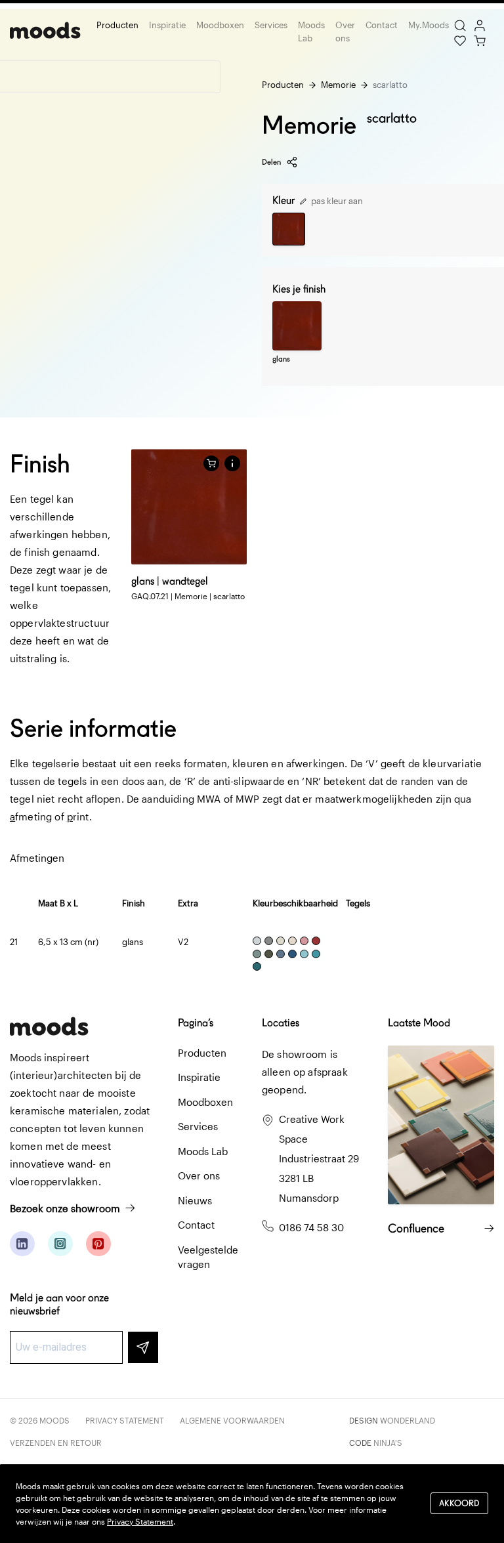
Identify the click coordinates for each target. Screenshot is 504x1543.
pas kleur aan (336, 201)
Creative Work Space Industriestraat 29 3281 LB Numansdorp (319, 1158)
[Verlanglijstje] (460, 39)
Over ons (345, 31)
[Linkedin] (22, 1243)
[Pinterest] (98, 1243)
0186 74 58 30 (311, 1227)
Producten (117, 25)
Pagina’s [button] (195, 1023)
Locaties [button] (280, 1023)
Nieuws (195, 1200)
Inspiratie (167, 25)
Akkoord (459, 1503)
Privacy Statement (124, 1420)
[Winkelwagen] (480, 39)
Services (271, 25)
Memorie (338, 84)
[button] (232, 463)
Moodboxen (220, 25)
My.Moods (428, 25)
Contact (382, 25)
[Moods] (45, 32)
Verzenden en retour (56, 1442)
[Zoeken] (460, 24)
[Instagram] (60, 1243)
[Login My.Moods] (480, 24)
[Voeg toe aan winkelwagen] (211, 463)
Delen (271, 162)
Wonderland (407, 1420)
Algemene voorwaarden (232, 1420)
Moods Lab (311, 31)
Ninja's (387, 1442)
